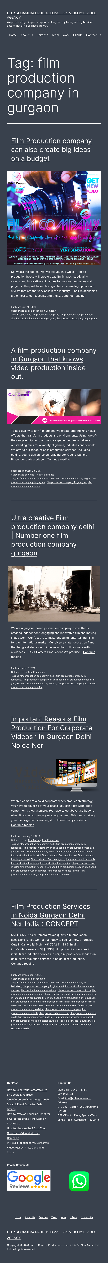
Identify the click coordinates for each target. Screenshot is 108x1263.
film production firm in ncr (25, 863)
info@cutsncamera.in (78, 1098)
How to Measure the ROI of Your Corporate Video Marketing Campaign (26, 1133)
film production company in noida (74, 851)
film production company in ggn (73, 478)
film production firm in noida (55, 863)
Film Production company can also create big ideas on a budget (51, 149)
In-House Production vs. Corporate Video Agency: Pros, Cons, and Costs (28, 1147)
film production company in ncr (74, 683)
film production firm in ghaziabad (43, 997)
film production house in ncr (54, 1013)
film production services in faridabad (73, 1017)
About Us (27, 35)
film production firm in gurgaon (47, 859)
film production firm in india (80, 859)
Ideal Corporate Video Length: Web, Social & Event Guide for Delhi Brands (28, 1104)
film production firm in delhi (26, 855)
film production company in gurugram (76, 318)
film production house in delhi (34, 1005)
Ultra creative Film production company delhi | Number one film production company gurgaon (52, 535)
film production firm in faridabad (59, 855)
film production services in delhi (35, 1017)
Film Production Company (42, 310)
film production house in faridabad (38, 866)
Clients (77, 35)
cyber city (25, 314)
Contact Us (93, 35)
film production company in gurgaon (35, 318)
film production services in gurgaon (71, 1020)
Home (13, 35)
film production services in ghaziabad (31, 1020)
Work (66, 35)
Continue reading (73, 295)
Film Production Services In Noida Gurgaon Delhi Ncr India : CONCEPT (50, 915)
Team (55, 35)
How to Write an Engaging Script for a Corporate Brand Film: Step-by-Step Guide (28, 1118)
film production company (45, 314)
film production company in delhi (37, 478)
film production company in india (38, 683)
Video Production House (41, 474)
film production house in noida (54, 874)
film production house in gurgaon (29, 870)
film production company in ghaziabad (43, 679)
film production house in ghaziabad (77, 866)
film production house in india (63, 870)
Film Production (36, 672)
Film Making (34, 840)
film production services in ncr (58, 1024)
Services (42, 35)
